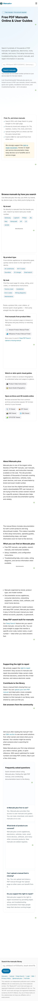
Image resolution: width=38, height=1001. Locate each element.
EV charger (17, 272)
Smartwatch (28, 272)
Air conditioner (9, 269)
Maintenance (9, 296)
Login (28, 976)
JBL (31, 218)
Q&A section (10, 734)
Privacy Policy (6, 978)
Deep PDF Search (25, 338)
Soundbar (8, 272)
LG (26, 221)
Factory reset (9, 289)
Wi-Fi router (21, 269)
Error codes (8, 293)
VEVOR (7, 225)
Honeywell (13, 221)
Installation (20, 289)
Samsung (8, 218)
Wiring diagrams (20, 293)
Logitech (16, 218)
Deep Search (10, 623)
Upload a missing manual (13, 340)
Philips (24, 218)
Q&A (33, 976)
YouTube (27, 978)
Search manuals (9, 70)
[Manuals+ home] (1, 3)
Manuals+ (7, 3)
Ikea (6, 221)
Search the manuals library (12, 961)
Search (6, 971)
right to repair (25, 668)
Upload (12, 976)
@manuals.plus (17, 978)
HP (21, 221)
